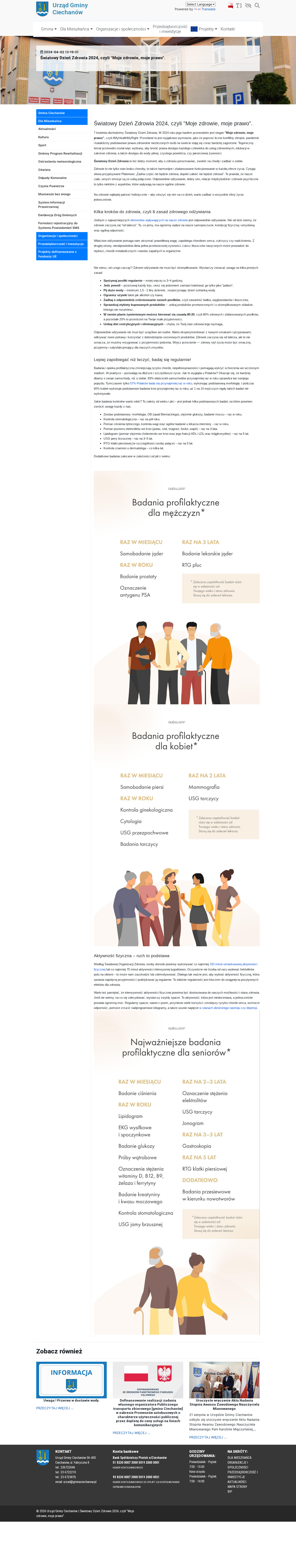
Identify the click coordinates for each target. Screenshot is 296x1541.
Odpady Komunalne (52, 178)
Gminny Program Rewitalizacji (60, 153)
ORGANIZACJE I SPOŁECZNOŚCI (238, 1465)
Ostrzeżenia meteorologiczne (59, 161)
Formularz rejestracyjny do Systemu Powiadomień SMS (58, 225)
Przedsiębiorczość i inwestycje (170, 29)
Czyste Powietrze (51, 186)
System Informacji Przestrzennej (51, 204)
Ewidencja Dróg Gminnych (57, 215)
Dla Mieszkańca (74, 29)
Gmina (47, 29)
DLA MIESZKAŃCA (239, 1458)
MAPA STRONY (237, 1487)
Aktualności (47, 129)
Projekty (206, 29)
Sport (42, 145)
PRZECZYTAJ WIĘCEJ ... (54, 1408)
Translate (208, 9)
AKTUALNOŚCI (237, 1482)
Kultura (43, 137)
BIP (230, 1491)
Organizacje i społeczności (121, 29)
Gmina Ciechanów (51, 113)
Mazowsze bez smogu (54, 194)
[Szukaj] (256, 6)
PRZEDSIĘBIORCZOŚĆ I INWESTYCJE (243, 1474)
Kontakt (228, 29)
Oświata (44, 170)
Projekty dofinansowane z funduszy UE (57, 254)
